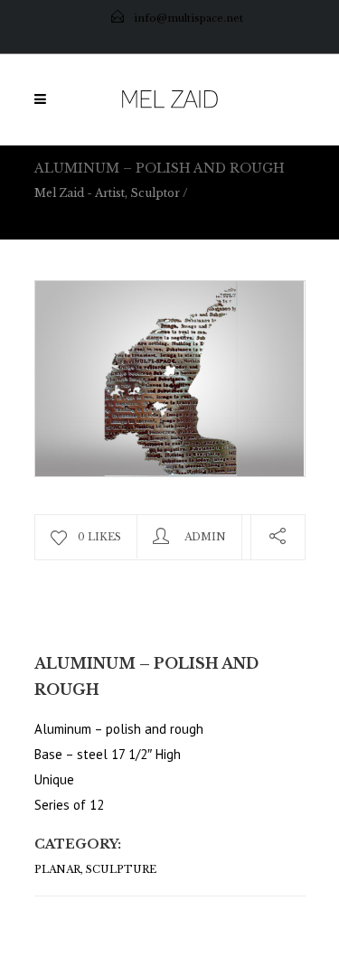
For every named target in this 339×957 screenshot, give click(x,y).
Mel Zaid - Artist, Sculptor (107, 193)
